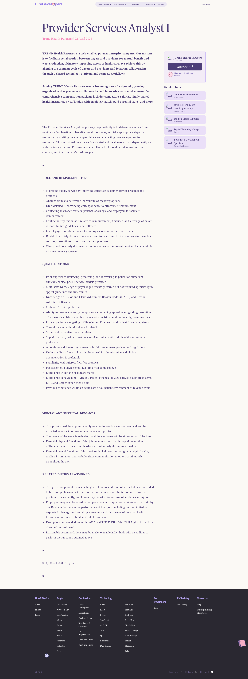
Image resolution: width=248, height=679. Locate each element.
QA (101, 635)
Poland (128, 641)
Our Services (119, 4)
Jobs (156, 608)
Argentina (61, 641)
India (127, 651)
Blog (199, 605)
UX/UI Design (131, 635)
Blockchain (105, 641)
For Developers (134, 4)
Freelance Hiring (85, 618)
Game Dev (129, 620)
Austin (59, 625)
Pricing (161, 4)
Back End (129, 615)
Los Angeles (62, 605)
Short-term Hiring (86, 645)
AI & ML (104, 625)
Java (102, 630)
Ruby (102, 605)
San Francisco (62, 615)
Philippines (129, 646)
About (37, 605)
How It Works (103, 4)
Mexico (60, 635)
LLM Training (181, 605)
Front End (129, 610)
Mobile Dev (130, 625)
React (102, 610)
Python (103, 615)
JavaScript (104, 620)
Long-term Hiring (86, 640)
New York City (63, 610)
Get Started (206, 4)
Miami (59, 620)
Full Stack (129, 605)
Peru (59, 651)
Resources (149, 4)
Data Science (105, 646)
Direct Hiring (84, 613)
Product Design (131, 630)
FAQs (37, 615)
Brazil (59, 630)
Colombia (61, 646)
